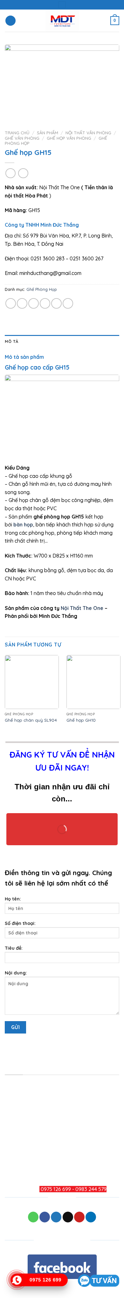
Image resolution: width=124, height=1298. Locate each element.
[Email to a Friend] (45, 303)
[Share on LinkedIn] (68, 303)
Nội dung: (16, 973)
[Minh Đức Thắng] (62, 21)
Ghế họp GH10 (81, 720)
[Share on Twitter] (33, 303)
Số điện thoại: (20, 923)
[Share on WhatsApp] (10, 303)
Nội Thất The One (82, 608)
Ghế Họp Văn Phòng (69, 138)
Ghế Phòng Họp (41, 289)
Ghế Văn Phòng (22, 138)
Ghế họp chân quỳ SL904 (31, 720)
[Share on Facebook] (22, 303)
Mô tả (11, 341)
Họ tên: (13, 899)
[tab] (62, 341)
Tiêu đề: (14, 948)
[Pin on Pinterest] (56, 303)
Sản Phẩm (47, 132)
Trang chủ (17, 132)
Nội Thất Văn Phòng (88, 132)
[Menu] (10, 21)
